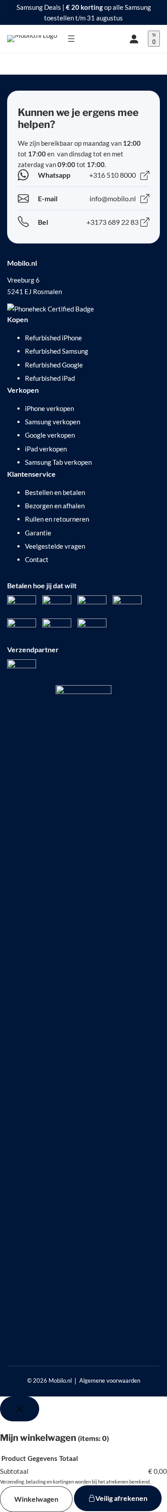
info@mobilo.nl (113, 198)
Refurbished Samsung (56, 351)
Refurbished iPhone (53, 338)
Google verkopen (50, 435)
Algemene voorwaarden (109, 1380)
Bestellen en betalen (55, 492)
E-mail (47, 198)
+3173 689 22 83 (112, 222)
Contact (37, 559)
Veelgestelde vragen (55, 546)
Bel (43, 222)
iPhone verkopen (49, 408)
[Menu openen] (71, 38)
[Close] (19, 1408)
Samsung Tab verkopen (58, 462)
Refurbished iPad (50, 378)
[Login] (133, 39)
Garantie (38, 533)
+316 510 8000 (112, 175)
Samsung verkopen (52, 422)
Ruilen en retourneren (57, 519)
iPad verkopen (46, 449)
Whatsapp (54, 175)
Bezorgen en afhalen (55, 506)
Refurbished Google (54, 365)
